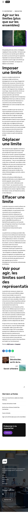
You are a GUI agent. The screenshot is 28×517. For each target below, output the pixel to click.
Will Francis (10, 344)
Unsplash (17, 344)
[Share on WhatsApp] (12, 351)
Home (3, 475)
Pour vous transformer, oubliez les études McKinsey (12, 399)
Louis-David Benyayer (11, 506)
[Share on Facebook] (3, 351)
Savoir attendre (6, 413)
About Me (4, 477)
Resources (4, 483)
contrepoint (8, 11)
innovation (18, 11)
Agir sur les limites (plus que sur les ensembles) (14, 417)
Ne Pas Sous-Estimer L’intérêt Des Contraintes (11, 408)
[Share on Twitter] (6, 351)
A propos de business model (9, 403)
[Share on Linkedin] (9, 351)
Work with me (5, 479)
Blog (3, 481)
